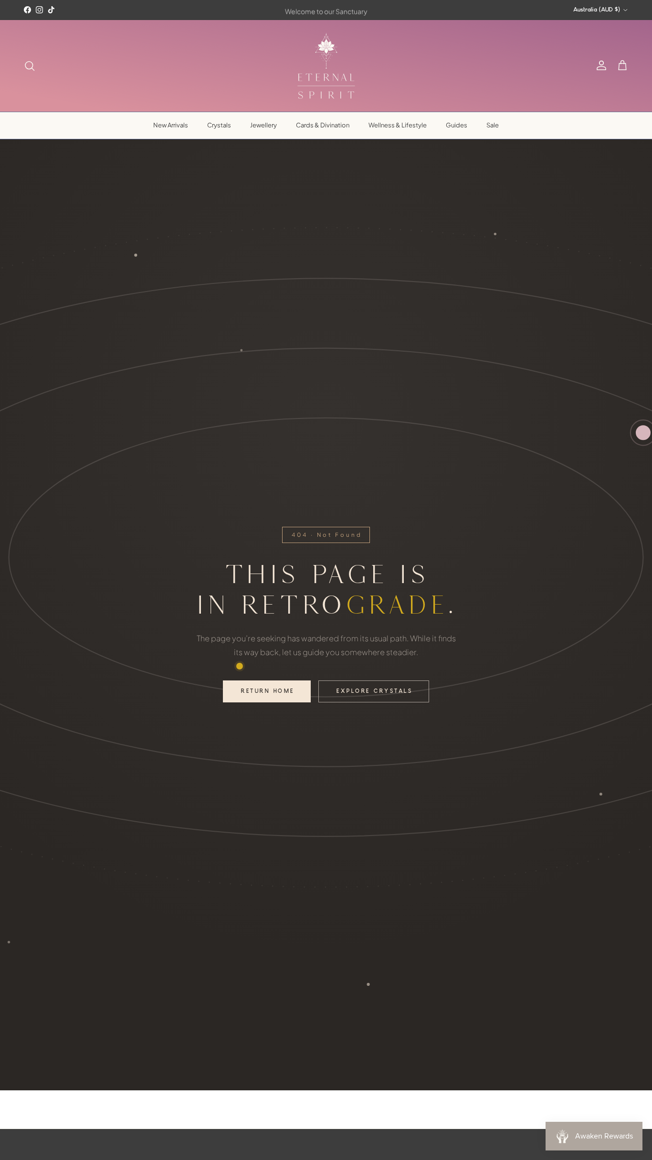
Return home (267, 691)
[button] (622, 66)
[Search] (29, 66)
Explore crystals (374, 691)
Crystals (219, 125)
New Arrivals (170, 125)
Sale (492, 125)
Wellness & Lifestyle (397, 125)
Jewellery (263, 125)
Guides (456, 125)
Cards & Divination (322, 125)
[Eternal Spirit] (326, 66)
